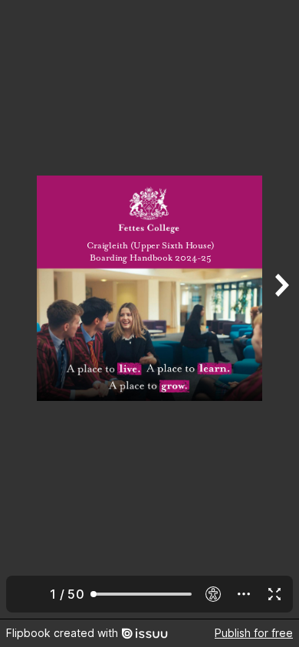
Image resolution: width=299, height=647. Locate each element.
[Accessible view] (213, 594)
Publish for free (254, 632)
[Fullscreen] (274, 594)
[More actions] (243, 594)
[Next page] (280, 309)
